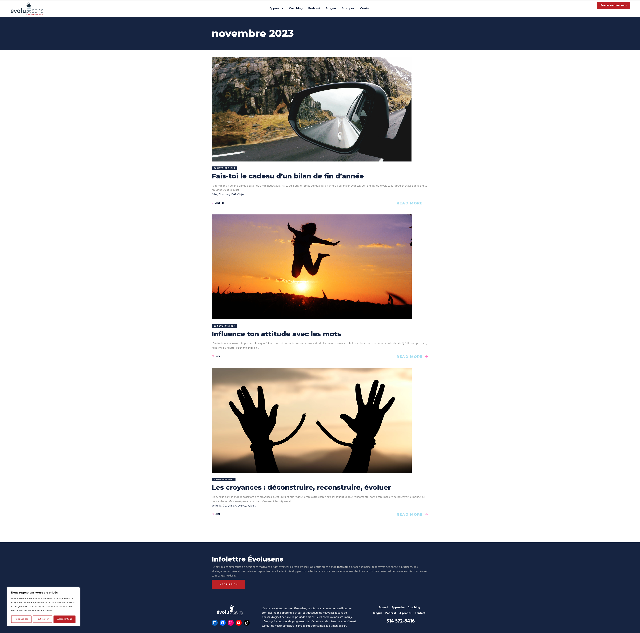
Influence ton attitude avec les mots (276, 334)
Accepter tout (64, 619)
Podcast (390, 613)
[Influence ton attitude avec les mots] (312, 266)
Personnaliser (21, 619)
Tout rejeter (42, 619)
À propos (405, 613)
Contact (420, 613)
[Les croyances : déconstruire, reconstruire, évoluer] (312, 420)
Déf (233, 194)
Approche (397, 607)
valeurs (252, 506)
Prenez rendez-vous (613, 5)
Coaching (224, 194)
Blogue (377, 613)
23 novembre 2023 (224, 326)
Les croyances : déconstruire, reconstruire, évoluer (301, 487)
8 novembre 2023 (224, 479)
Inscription (228, 584)
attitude (217, 506)
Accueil (383, 607)
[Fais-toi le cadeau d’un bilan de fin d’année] (312, 109)
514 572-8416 (400, 621)
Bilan (215, 194)
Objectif (242, 194)
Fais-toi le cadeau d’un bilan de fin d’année (288, 176)
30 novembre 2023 (224, 168)
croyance (240, 506)
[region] (43, 606)
